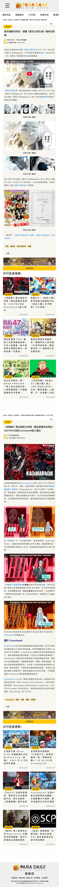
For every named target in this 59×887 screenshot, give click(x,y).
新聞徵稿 (37, 878)
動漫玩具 (10, 19)
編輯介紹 (29, 878)
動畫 (8, 489)
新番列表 (44, 15)
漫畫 (21, 50)
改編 (19, 585)
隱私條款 (22, 878)
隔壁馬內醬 (12, 42)
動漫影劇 (16, 19)
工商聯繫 (44, 878)
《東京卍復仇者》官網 (24, 235)
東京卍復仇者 (30, 50)
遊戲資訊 (19, 15)
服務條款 (14, 878)
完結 (28, 56)
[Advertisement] (17, 409)
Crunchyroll (28, 483)
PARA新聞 (12, 438)
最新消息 (6, 15)
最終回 (41, 53)
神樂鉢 (14, 489)
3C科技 (32, 15)
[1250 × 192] (29, 265)
